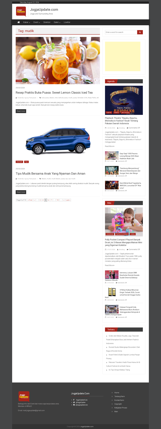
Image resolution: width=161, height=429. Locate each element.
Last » (68, 200)
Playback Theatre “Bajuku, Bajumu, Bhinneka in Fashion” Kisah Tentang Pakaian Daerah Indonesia (121, 121)
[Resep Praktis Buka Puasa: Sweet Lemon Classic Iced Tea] (58, 60)
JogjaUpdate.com (44, 9)
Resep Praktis (92, 98)
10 (58, 200)
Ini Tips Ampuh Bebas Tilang (119, 370)
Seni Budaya (125, 112)
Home (116, 393)
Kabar (25, 22)
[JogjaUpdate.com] (19, 22)
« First (30, 200)
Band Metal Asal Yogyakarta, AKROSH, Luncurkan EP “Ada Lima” (130, 185)
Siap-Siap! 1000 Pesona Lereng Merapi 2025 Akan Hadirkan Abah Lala (129, 156)
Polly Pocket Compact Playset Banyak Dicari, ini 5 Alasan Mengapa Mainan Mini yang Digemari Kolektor (123, 242)
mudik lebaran (56, 179)
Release (116, 112)
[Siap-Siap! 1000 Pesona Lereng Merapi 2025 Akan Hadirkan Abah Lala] (112, 155)
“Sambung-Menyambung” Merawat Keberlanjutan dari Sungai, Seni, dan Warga (130, 170)
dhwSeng (122, 128)
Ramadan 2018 (82, 98)
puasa (75, 98)
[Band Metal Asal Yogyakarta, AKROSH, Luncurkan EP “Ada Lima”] (112, 185)
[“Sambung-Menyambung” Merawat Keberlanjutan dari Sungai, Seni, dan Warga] (112, 170)
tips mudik (72, 179)
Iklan (116, 411)
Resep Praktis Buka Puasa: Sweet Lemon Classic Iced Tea (54, 92)
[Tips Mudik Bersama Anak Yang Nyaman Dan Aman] (58, 141)
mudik (70, 98)
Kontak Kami (119, 400)
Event (36, 22)
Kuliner (19, 81)
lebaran (52, 98)
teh (98, 98)
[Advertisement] (122, 56)
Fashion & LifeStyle (122, 234)
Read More (109, 146)
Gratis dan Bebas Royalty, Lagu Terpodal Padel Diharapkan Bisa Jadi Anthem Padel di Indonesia (122, 339)
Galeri (56, 22)
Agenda (109, 112)
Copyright (118, 404)
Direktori (46, 22)
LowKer (67, 22)
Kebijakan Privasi (120, 408)
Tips (26, 162)
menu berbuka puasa (61, 98)
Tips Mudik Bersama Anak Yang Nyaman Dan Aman (50, 173)
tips (67, 179)
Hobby (133, 234)
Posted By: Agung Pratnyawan (26, 98)
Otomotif (19, 162)
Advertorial (110, 234)
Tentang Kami (119, 396)
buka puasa (45, 98)
